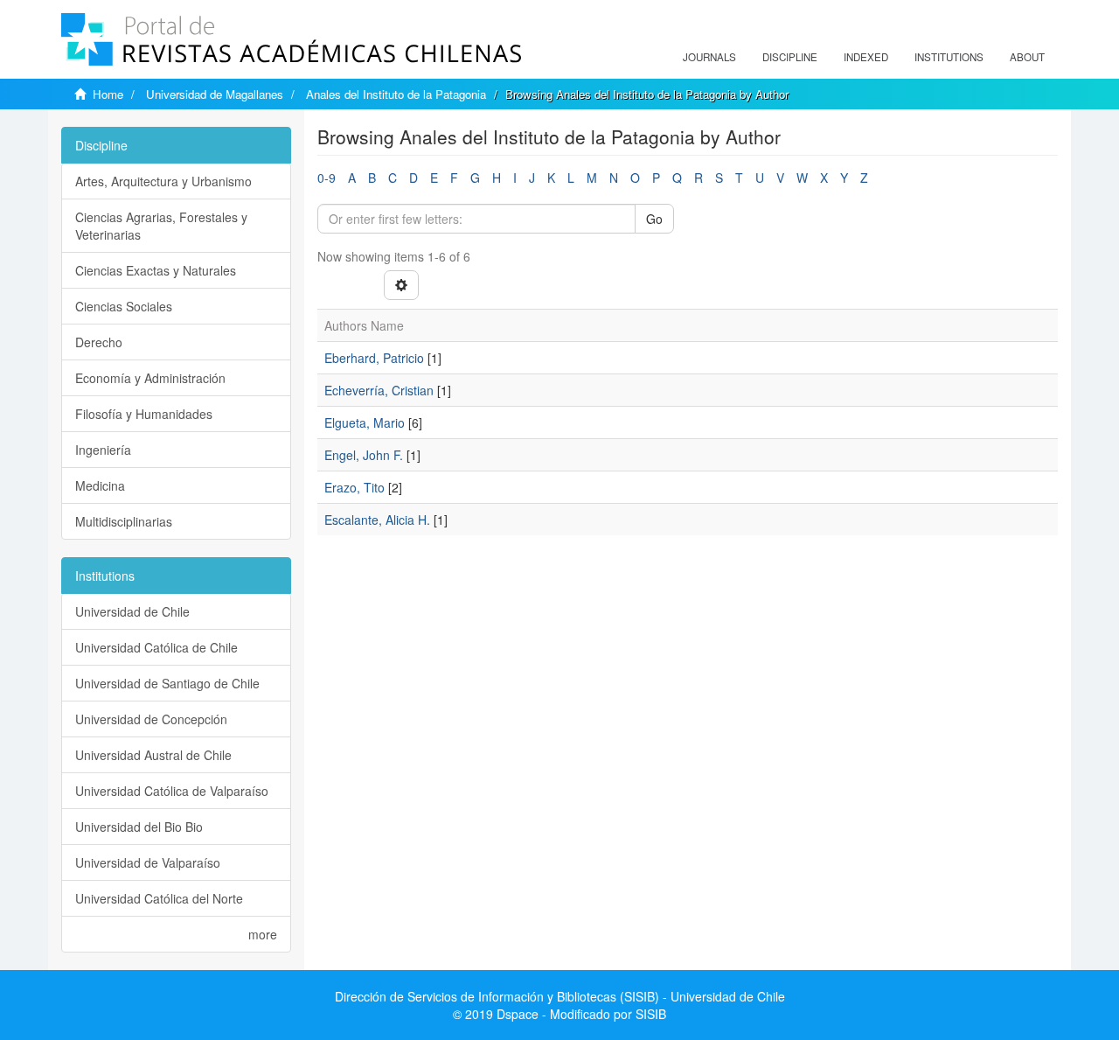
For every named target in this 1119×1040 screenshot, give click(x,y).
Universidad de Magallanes (214, 94)
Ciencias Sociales (123, 306)
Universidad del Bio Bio (139, 826)
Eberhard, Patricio (374, 357)
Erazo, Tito (354, 487)
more (262, 934)
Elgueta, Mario (364, 422)
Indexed (866, 57)
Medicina (100, 485)
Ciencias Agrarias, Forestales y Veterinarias (161, 225)
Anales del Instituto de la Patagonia (396, 94)
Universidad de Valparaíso (147, 862)
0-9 (326, 177)
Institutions (948, 57)
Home (108, 94)
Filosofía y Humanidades (143, 413)
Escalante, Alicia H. (377, 519)
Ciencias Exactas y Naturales (155, 270)
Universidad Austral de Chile (153, 755)
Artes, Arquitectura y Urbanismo (163, 181)
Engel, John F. (363, 455)
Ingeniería (103, 449)
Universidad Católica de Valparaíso (171, 790)
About (1027, 57)
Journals (709, 57)
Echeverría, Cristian (379, 390)
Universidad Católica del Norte (159, 898)
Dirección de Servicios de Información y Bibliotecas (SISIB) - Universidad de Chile (560, 996)
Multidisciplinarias (123, 521)
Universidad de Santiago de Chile (167, 683)
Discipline (789, 57)
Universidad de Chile (132, 611)
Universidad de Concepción (151, 719)
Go (654, 218)
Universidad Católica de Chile (156, 647)
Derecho (98, 342)
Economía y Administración (150, 378)
